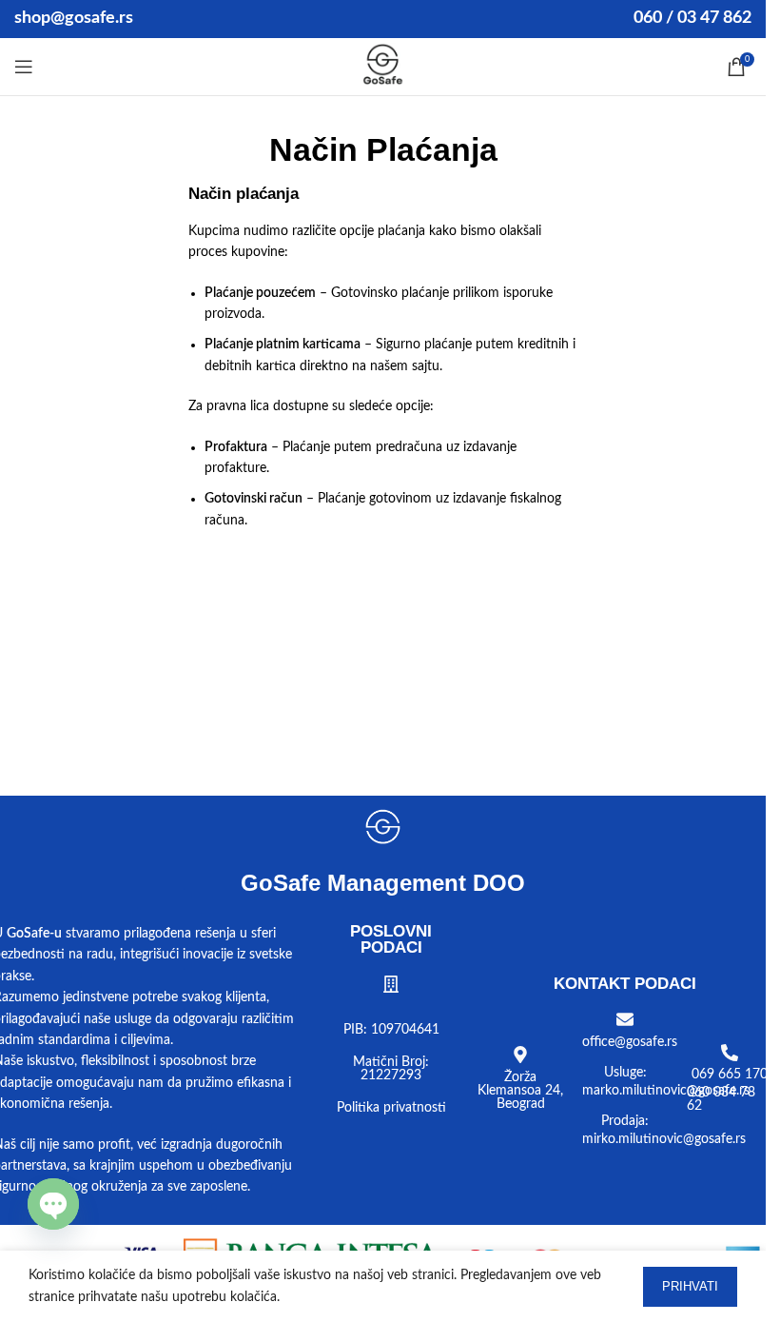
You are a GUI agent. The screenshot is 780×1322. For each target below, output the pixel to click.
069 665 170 (730, 1074)
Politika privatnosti (391, 1108)
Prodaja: (625, 1121)
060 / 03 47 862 (692, 18)
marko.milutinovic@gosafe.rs (666, 1090)
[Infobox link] (382, 66)
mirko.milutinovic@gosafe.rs (664, 1139)
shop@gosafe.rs (73, 18)
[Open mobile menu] (24, 67)
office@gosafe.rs (629, 1042)
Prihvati (690, 1286)
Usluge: (625, 1072)
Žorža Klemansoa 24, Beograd (520, 1091)
